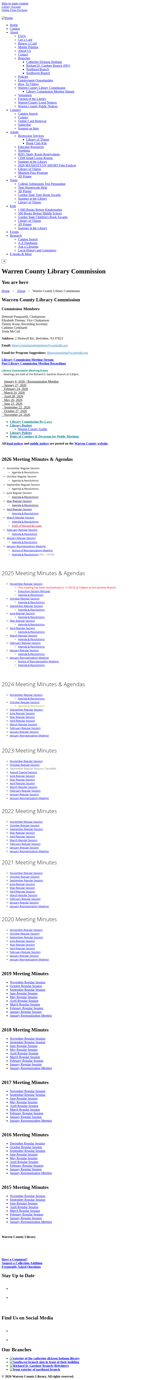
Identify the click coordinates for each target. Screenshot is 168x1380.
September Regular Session (26, 606)
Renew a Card (27, 43)
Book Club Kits (36, 143)
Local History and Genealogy (37, 250)
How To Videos (28, 84)
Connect (15, 110)
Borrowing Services (31, 136)
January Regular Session (21, 538)
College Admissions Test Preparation (42, 184)
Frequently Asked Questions (21, 1267)
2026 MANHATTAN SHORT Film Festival (47, 165)
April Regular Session (22, 628)
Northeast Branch (37, 69)
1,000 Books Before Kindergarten (40, 209)
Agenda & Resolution (24, 534)
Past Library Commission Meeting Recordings (34, 363)
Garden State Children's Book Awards (42, 217)
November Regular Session (26, 584)
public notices (39, 443)
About (14, 32)
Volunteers (25, 95)
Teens (13, 180)
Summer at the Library (32, 161)
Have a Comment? (14, 1259)
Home (14, 25)
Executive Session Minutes (34, 591)
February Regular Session (22, 530)
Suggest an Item (28, 128)
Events (14, 232)
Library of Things (37, 139)
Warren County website (91, 443)
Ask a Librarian (28, 246)
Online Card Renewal (32, 121)
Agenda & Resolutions (25, 513)
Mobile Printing (28, 47)
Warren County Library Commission (41, 87)
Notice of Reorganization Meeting (32, 550)
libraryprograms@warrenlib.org (67, 352)
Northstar (24, 150)
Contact (23, 54)
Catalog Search (28, 113)
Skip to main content (15, 3)
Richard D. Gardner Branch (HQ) (48, 65)
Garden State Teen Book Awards (39, 195)
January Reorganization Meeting (26, 546)
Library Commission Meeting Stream (50, 91)
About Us (24, 51)
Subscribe (24, 124)
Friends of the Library (32, 99)
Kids (13, 206)
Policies (23, 76)
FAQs (22, 36)
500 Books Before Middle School (40, 213)
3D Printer (25, 176)
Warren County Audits (32, 429)
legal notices (15, 443)
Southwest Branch (38, 73)
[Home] (7, 18)
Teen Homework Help (32, 187)
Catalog (15, 28)
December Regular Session (27, 1143)
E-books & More (21, 254)
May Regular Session (22, 621)
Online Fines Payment (14, 10)
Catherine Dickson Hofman (44, 62)
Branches (24, 58)
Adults (14, 132)
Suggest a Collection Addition (22, 1263)
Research (16, 235)
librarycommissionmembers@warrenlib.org (40, 345)
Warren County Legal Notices (37, 102)
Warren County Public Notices (38, 106)
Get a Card (25, 39)
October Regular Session (25, 598)
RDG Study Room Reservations (39, 154)
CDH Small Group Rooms (35, 158)
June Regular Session (22, 613)
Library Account (11, 6)
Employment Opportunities (35, 80)
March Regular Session (20, 517)
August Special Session (23, 772)
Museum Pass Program (33, 172)
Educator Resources (31, 147)
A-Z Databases (27, 243)
